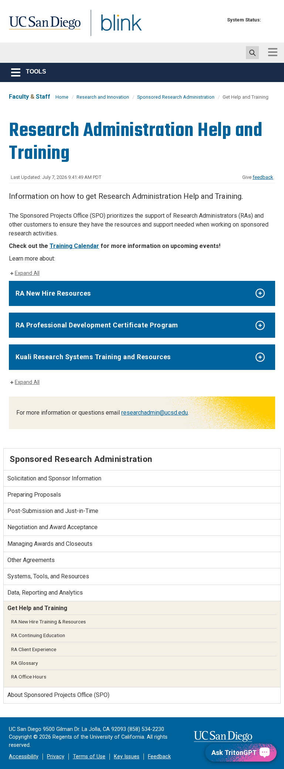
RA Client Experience (33, 649)
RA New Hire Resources (53, 293)
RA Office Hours (28, 677)
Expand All (27, 273)
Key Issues (126, 756)
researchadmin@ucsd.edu (154, 412)
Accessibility (23, 756)
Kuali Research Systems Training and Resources (93, 357)
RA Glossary (24, 663)
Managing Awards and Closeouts (49, 543)
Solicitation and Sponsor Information (54, 478)
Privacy (55, 756)
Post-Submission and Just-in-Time (52, 510)
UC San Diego (42, 27)
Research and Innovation (103, 97)
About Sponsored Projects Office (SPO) (58, 694)
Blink (114, 27)
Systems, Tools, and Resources (48, 576)
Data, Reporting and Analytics (45, 592)
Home (61, 97)
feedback (263, 177)
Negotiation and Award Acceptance (52, 527)
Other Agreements (31, 560)
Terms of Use (89, 756)
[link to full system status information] (268, 19)
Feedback (159, 756)
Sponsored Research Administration (175, 97)
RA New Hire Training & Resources (48, 622)
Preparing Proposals (34, 494)
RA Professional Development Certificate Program (97, 325)
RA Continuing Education (38, 635)
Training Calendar (74, 245)
